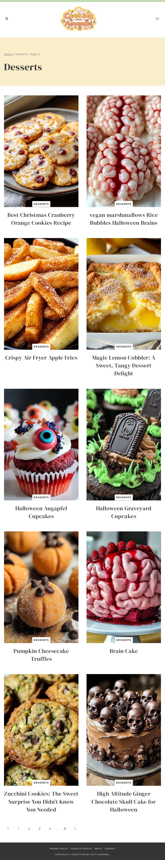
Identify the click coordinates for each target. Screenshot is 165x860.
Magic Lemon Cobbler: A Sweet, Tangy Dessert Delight (123, 365)
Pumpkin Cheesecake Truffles (41, 655)
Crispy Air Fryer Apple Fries (41, 357)
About (99, 848)
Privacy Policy (59, 848)
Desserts (41, 203)
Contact (110, 848)
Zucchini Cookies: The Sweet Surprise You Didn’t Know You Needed (41, 801)
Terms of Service (81, 848)
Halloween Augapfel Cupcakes (41, 512)
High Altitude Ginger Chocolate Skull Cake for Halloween (124, 801)
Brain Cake (124, 651)
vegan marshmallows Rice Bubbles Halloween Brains (124, 219)
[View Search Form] (7, 19)
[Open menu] (157, 18)
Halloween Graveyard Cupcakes (124, 512)
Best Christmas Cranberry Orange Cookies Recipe (41, 219)
